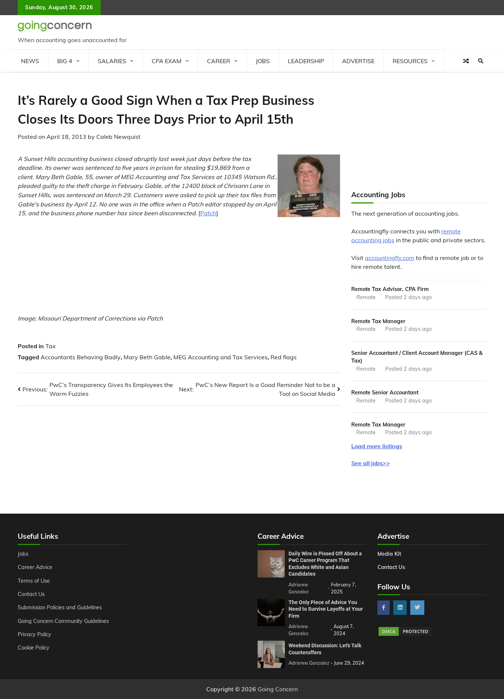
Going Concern (278, 689)
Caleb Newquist (118, 136)
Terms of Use (34, 581)
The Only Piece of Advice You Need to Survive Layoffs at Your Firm (326, 609)
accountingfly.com (389, 257)
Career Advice (35, 567)
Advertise (358, 61)
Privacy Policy (34, 634)
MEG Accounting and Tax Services (220, 357)
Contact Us (31, 594)
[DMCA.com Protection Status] (405, 634)
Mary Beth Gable (147, 357)
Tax (50, 346)
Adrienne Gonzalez (309, 663)
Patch (208, 213)
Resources (410, 61)
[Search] (480, 60)
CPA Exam (167, 61)
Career (218, 61)
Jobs (263, 61)
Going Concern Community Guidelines (63, 621)
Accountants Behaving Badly (81, 357)
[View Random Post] (466, 60)
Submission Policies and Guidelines (60, 607)
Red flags (283, 357)
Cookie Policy (33, 647)
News (30, 61)
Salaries (112, 61)
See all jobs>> (370, 463)
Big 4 (64, 61)
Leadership (306, 61)
